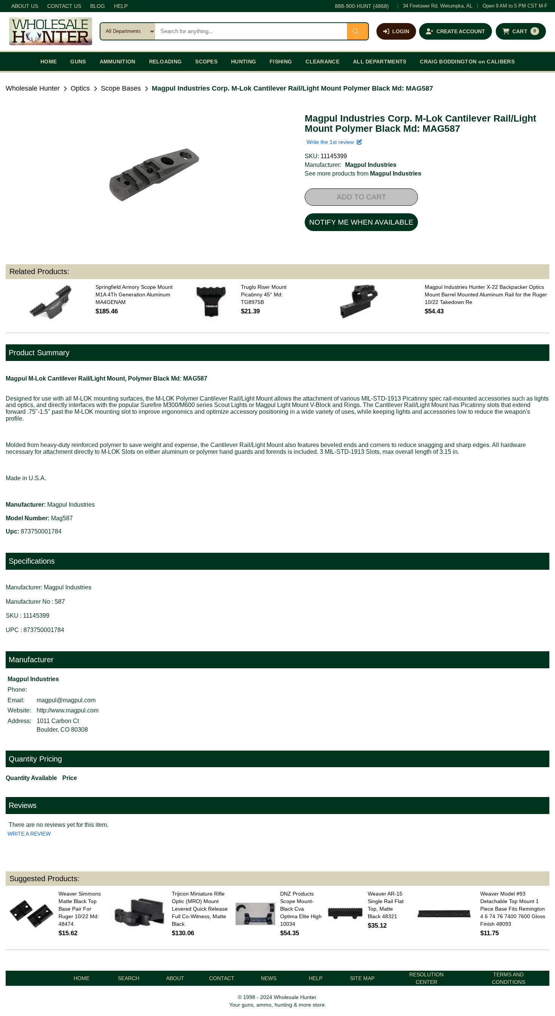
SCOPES (206, 62)
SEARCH (128, 978)
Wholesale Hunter (33, 88)
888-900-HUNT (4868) (362, 6)
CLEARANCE (322, 62)
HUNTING (243, 62)
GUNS (78, 62)
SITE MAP (362, 978)
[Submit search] (357, 31)
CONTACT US (64, 6)
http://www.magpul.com (68, 710)
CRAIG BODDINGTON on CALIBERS (467, 62)
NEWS (268, 978)
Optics (80, 88)
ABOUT (175, 978)
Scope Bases (121, 88)
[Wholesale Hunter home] (50, 31)
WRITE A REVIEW (29, 834)
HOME (48, 62)
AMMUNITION (118, 62)
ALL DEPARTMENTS (380, 62)
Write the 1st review (332, 142)
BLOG (97, 6)
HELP (121, 6)
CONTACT (221, 978)
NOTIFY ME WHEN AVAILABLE (361, 222)
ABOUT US (24, 6)
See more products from (363, 173)
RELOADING (165, 62)
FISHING (281, 62)
